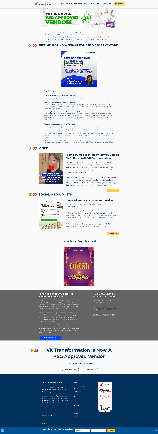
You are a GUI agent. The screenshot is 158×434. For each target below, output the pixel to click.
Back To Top (46, 423)
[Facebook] (47, 416)
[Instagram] (49, 416)
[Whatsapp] (43, 416)
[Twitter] (51, 416)
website (95, 315)
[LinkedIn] (45, 416)
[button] (104, 3)
